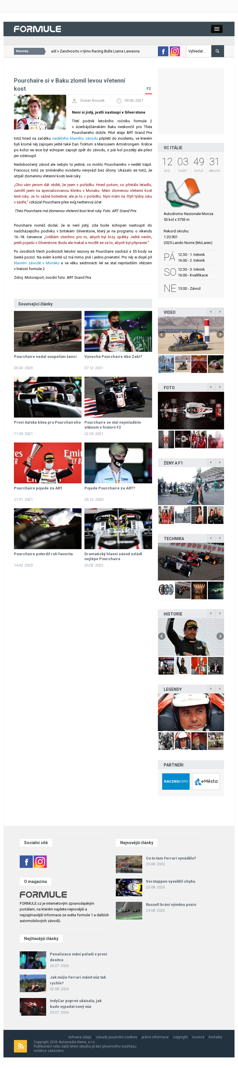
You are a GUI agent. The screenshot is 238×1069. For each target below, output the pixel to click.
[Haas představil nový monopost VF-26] (191, 410)
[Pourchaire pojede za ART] (48, 462)
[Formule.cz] (37, 28)
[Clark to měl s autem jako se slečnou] (191, 712)
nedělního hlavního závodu (75, 138)
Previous (162, 335)
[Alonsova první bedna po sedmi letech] (191, 637)
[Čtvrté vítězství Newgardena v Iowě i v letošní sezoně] (191, 561)
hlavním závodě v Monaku (36, 263)
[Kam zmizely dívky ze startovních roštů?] (191, 486)
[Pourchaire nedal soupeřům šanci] (48, 331)
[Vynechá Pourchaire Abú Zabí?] (118, 331)
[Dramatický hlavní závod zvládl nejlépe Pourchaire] (118, 528)
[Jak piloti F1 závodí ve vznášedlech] (191, 335)
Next (219, 335)
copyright (180, 1037)
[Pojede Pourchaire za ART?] (118, 462)
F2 (149, 88)
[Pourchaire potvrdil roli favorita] (48, 528)
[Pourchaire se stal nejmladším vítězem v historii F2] (118, 397)
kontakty (215, 1037)
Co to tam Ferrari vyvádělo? (171, 858)
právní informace (155, 1037)
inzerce (198, 1037)
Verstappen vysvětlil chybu (170, 881)
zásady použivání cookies (116, 1037)
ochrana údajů (79, 1037)
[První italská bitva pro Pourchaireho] (48, 397)
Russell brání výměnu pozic (171, 904)
